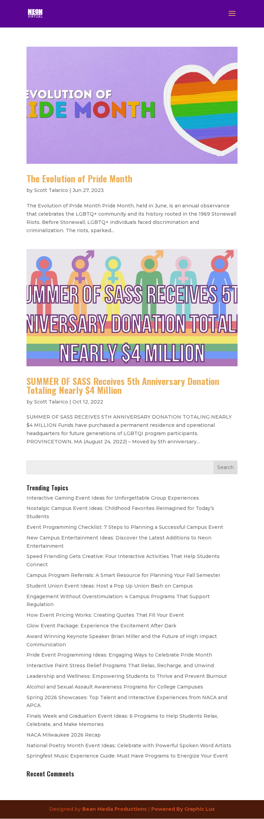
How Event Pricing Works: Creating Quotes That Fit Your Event (105, 615)
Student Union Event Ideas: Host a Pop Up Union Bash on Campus (109, 586)
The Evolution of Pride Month (79, 178)
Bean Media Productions (114, 809)
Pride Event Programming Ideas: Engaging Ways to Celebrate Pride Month (119, 655)
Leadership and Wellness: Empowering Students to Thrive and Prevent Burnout (126, 676)
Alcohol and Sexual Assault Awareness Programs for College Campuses (114, 687)
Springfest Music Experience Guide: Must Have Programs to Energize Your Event (127, 756)
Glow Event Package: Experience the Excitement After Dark (101, 626)
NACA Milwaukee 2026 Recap (63, 735)
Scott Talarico (51, 190)
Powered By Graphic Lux (183, 809)
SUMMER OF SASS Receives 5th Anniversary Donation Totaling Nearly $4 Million (122, 385)
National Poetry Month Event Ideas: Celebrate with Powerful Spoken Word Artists (128, 745)
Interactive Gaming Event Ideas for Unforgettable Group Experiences (112, 498)
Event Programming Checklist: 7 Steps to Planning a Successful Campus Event (124, 527)
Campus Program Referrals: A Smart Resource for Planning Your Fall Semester (123, 575)
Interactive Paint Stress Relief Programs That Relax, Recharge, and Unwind (120, 665)
